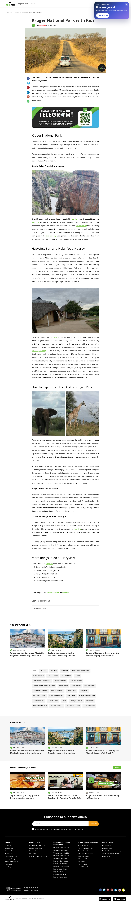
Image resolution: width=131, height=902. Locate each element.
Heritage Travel (71, 690)
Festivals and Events (60, 680)
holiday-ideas (83, 690)
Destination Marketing (60, 864)
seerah (64, 700)
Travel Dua (81, 861)
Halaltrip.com (26, 898)
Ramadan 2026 (107, 848)
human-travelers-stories (56, 695)
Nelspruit (35, 222)
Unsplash (65, 592)
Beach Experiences (38, 675)
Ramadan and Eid (53, 700)
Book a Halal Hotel (35, 848)
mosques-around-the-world (87, 695)
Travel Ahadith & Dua (56, 706)
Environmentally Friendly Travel (42, 680)
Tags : (34, 670)
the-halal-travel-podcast (40, 706)
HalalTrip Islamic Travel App (111, 851)
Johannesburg (81, 226)
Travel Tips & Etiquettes (73, 706)
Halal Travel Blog (15, 12)
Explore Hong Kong (60, 877)
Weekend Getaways (89, 706)
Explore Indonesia (59, 874)
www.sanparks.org (39, 351)
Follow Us (8, 853)
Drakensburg (51, 236)
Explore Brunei (58, 871)
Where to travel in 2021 (61, 848)
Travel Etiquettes (83, 867)
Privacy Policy (63, 829)
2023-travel (54, 670)
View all (117, 767)
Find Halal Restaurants (85, 853)
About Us (8, 845)
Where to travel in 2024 (61, 856)
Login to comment (41, 608)
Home (7, 12)
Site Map (8, 867)
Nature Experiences (38, 700)
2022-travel (43, 670)
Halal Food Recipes (89, 685)
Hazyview (74, 219)
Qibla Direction (83, 845)
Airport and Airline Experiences (80, 670)
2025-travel (64, 670)
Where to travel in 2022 (61, 850)
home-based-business (39, 695)
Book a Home (33, 851)
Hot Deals (32, 853)
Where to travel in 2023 (61, 853)
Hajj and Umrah (63, 685)
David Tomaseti (53, 592)
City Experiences (66, 675)
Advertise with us (11, 856)
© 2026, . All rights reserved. (30, 898)
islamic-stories (71, 695)
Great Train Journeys (76, 680)
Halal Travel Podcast (85, 859)
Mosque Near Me (83, 851)
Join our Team (10, 851)
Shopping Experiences (76, 700)
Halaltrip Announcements (40, 690)
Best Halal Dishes (53, 675)
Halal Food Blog (76, 685)
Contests (77, 675)
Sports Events (90, 700)
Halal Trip (42, 26)
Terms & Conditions (76, 829)
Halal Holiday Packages (37, 845)
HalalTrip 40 (106, 856)
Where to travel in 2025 (61, 858)
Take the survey (103, 15)
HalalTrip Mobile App (57, 690)
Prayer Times (82, 864)
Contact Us (9, 848)
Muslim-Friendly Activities (38, 856)
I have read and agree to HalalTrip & (59, 829)
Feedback (8, 864)
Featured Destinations (61, 861)
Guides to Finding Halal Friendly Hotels (44, 685)
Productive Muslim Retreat (111, 853)
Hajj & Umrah (106, 845)
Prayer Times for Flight (86, 848)
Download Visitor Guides (61, 866)
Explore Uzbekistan (60, 869)
